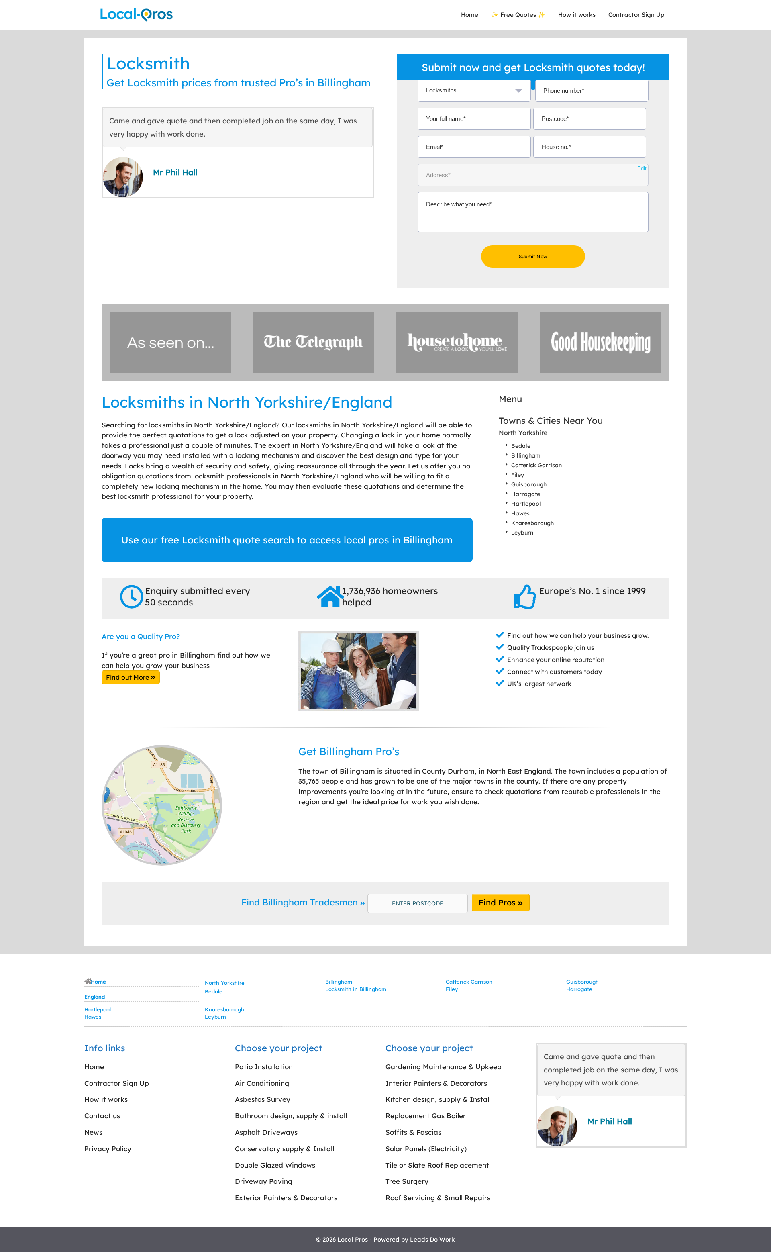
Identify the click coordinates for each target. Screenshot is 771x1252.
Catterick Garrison (536, 465)
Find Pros (498, 902)
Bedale (520, 445)
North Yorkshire (523, 433)
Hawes (520, 513)
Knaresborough (532, 523)
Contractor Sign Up (636, 14)
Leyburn (522, 532)
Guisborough (529, 484)
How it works (577, 14)
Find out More (128, 677)
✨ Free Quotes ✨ (518, 14)
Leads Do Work (432, 1239)
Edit (642, 168)
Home (469, 14)
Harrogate (525, 494)
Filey (517, 474)
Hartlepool (526, 503)
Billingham (526, 455)
